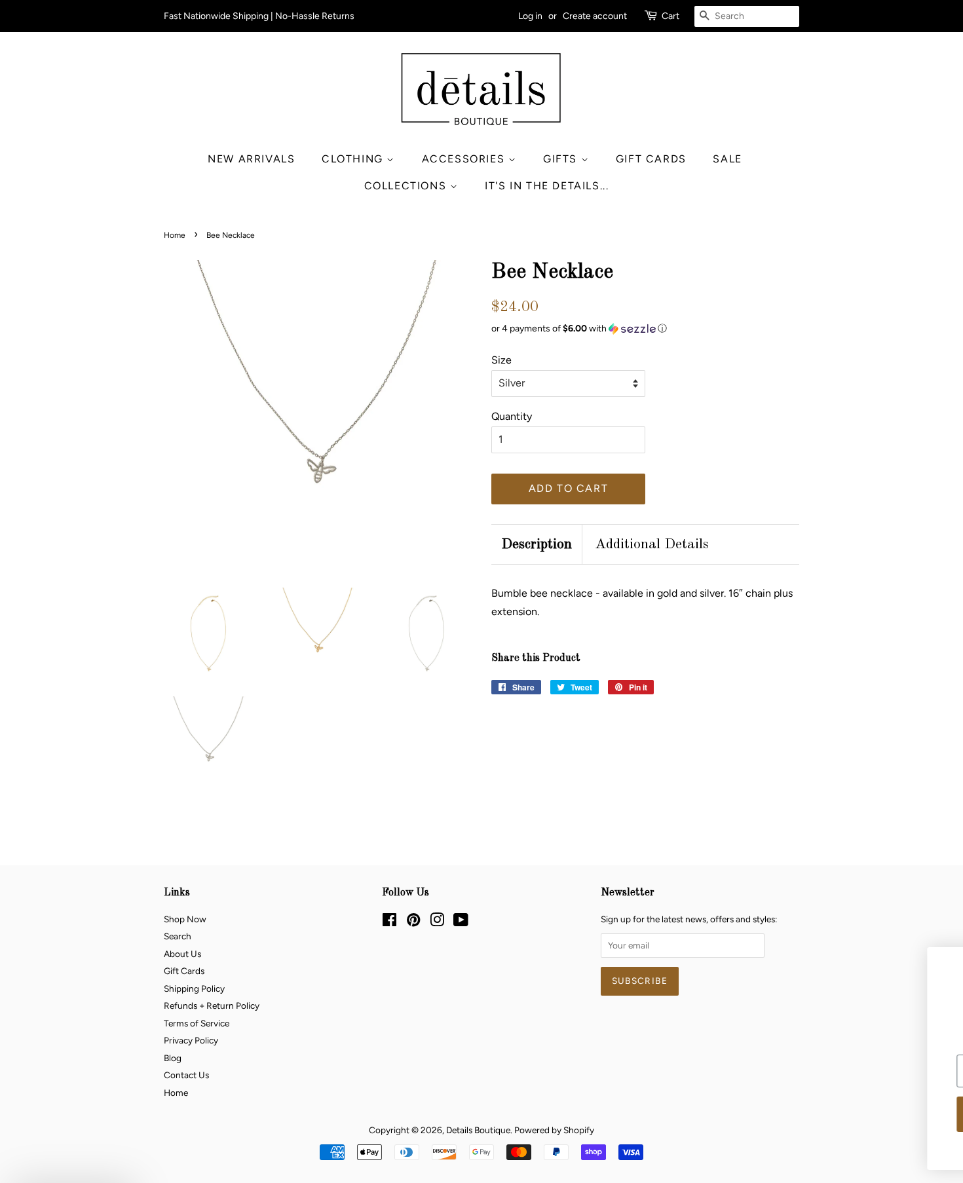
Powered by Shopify (554, 1130)
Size (501, 360)
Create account (595, 16)
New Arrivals (251, 159)
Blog (172, 1058)
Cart (670, 16)
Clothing (354, 159)
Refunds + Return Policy (211, 1005)
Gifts (562, 159)
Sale (727, 159)
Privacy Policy (191, 1040)
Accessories (465, 159)
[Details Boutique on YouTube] (460, 922)
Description (536, 544)
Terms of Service (196, 1023)
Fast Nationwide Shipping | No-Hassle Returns (259, 16)
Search (177, 936)
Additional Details (652, 544)
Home (174, 235)
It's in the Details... (547, 185)
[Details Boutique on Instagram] (437, 922)
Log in (530, 16)
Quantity (511, 416)
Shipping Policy (194, 988)
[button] (645, 329)
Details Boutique (478, 1130)
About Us (182, 953)
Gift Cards (651, 159)
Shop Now (185, 919)
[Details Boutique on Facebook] (389, 922)
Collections (407, 185)
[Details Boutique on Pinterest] (413, 922)
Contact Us (186, 1075)
